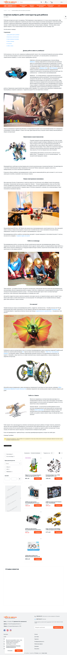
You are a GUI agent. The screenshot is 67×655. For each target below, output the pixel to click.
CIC (23, 351)
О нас (5, 636)
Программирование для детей (41, 6)
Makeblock (32, 61)
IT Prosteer (36, 653)
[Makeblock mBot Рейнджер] (16, 71)
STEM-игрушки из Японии (50, 6)
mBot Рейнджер (53, 68)
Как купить (36, 648)
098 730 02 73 (39, 619)
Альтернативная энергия (23, 6)
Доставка (36, 636)
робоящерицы (54, 309)
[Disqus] (33, 587)
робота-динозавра (39, 409)
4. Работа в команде (10, 41)
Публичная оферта (38, 643)
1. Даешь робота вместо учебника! (12, 34)
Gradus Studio (44, 653)
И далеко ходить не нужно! (23, 235)
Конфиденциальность (39, 641)
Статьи (9, 10)
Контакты (6, 634)
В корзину (38, 478)
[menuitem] (23, 5)
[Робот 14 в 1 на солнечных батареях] (33, 372)
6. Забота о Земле (9, 45)
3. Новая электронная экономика (12, 39)
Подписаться (57, 627)
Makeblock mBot (43, 68)
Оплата (36, 634)
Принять (19, 650)
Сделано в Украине (32, 6)
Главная (5, 10)
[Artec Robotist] (16, 151)
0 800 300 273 (39, 616)
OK (19, 478)
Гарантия (36, 639)
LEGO (59, 5)
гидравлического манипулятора (43, 311)
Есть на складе (10, 456)
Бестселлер (10, 454)
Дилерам (36, 646)
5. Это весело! (9, 43)
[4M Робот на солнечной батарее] (16, 409)
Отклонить (10, 650)
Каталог (10, 5)
